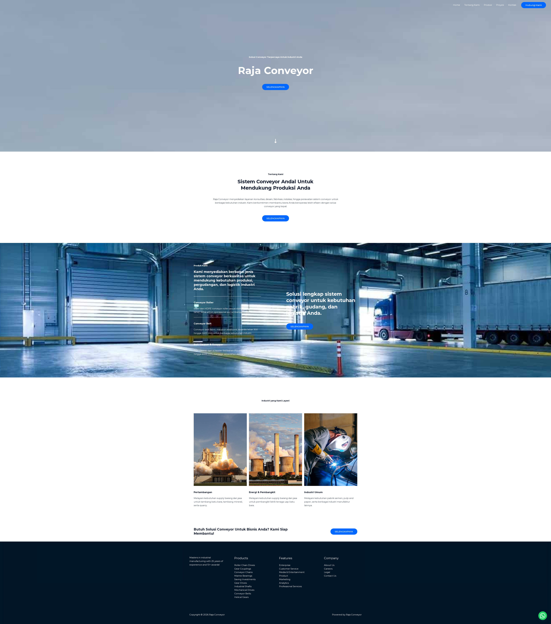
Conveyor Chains (243, 572)
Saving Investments (245, 579)
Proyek (500, 5)
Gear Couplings (242, 568)
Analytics (284, 583)
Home (456, 5)
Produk (488, 5)
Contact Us (330, 575)
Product (283, 575)
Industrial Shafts (243, 586)
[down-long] (275, 121)
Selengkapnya (344, 531)
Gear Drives (240, 583)
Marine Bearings (243, 575)
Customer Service (288, 568)
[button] (533, 5)
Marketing (284, 579)
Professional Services (290, 586)
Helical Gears (241, 597)
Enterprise (284, 565)
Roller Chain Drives (244, 565)
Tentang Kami (472, 5)
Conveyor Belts (242, 593)
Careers (328, 568)
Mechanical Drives (244, 590)
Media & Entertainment (291, 572)
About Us (329, 565)
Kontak (512, 5)
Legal (327, 572)
